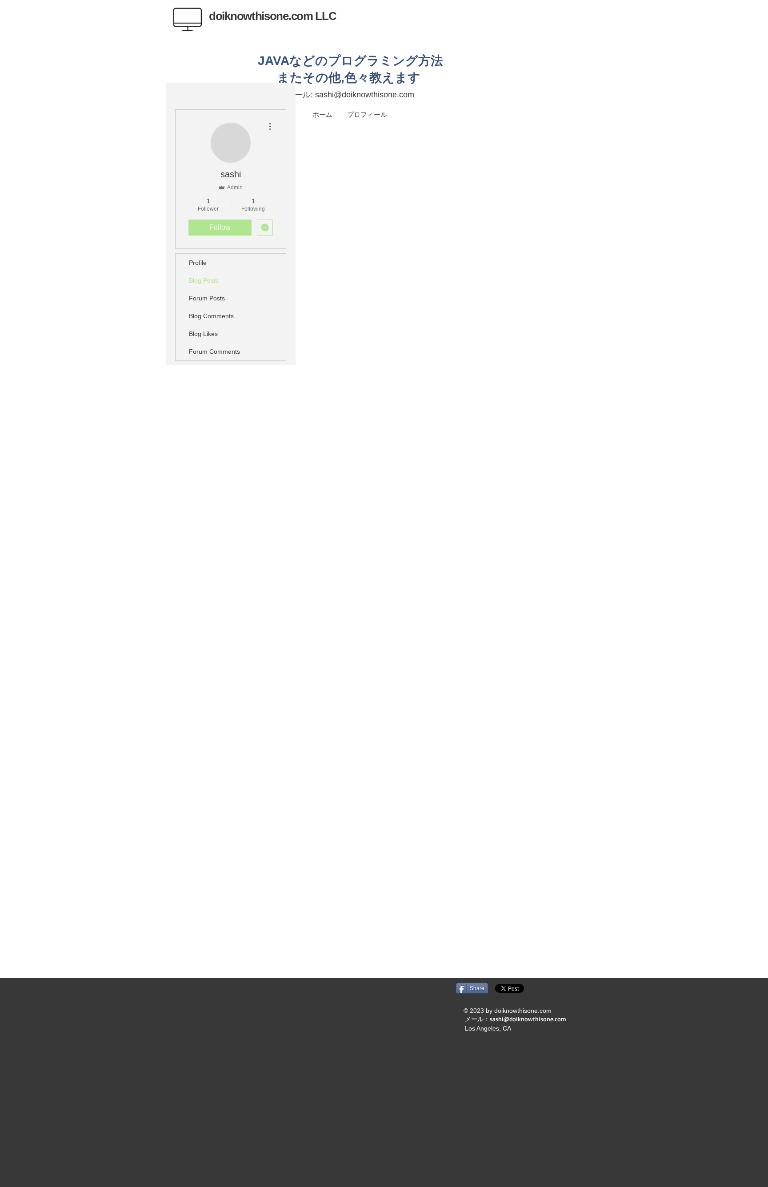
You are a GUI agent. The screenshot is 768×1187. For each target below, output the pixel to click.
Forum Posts (207, 298)
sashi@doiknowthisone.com (364, 94)
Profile (198, 262)
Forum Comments (214, 351)
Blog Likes (203, 333)
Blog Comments (211, 316)
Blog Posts (204, 280)
